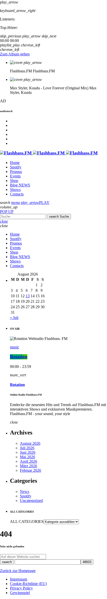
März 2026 (28, 466)
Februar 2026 (30, 470)
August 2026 (30, 443)
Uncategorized (31, 500)
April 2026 (28, 461)
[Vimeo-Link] (49, 153)
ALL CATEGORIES (27, 521)
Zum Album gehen (15, 54)
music (14, 347)
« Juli (14, 317)
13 (28, 296)
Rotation (18, 356)
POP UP (6, 211)
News (24, 491)
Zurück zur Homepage (18, 571)
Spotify (25, 496)
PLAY (35, 202)
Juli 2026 (27, 448)
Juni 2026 (27, 452)
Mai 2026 (27, 457)
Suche (59, 216)
